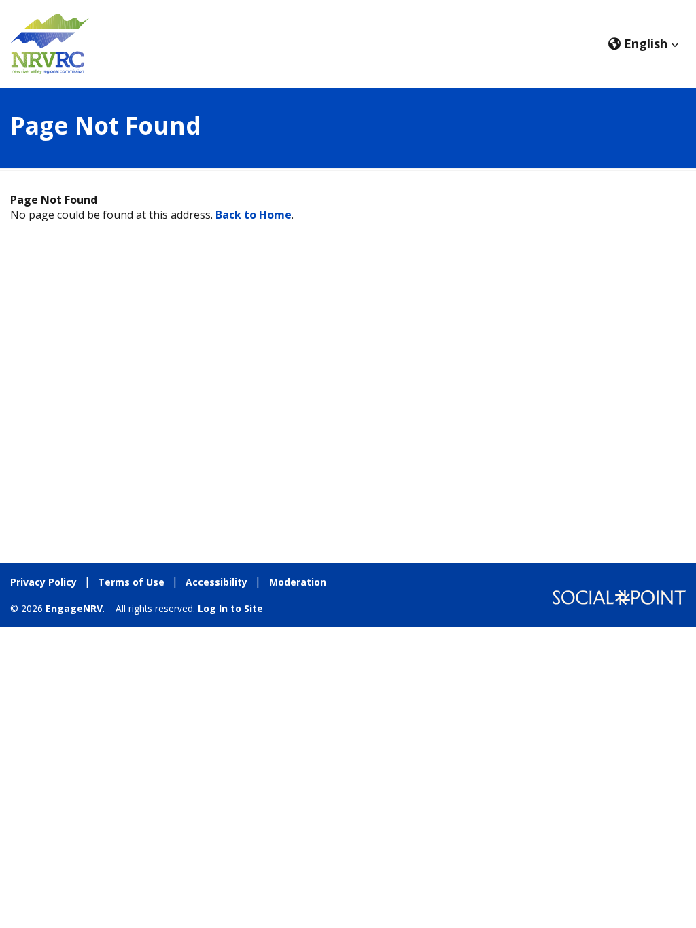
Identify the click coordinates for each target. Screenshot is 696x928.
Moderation (297, 581)
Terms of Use (131, 581)
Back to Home (253, 214)
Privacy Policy (43, 581)
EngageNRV (74, 608)
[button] (643, 43)
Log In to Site (230, 608)
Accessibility (216, 581)
